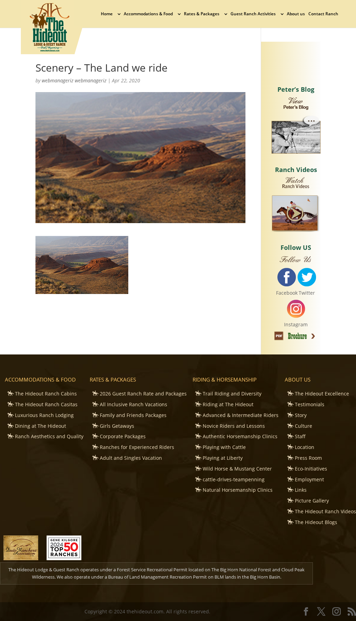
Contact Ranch (323, 14)
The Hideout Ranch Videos (325, 511)
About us (296, 14)
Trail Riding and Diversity (232, 393)
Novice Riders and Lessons (234, 426)
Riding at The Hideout (228, 404)
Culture (303, 426)
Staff (300, 436)
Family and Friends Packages (133, 415)
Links (301, 490)
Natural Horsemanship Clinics (238, 490)
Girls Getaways (117, 426)
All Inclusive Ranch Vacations (133, 404)
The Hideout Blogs (316, 522)
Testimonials (309, 404)
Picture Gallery (312, 500)
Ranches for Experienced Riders (137, 447)
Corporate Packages (123, 436)
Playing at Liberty (223, 458)
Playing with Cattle (224, 447)
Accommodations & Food (148, 14)
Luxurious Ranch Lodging (44, 415)
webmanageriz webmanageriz (74, 80)
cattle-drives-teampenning (234, 479)
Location (304, 447)
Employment (309, 479)
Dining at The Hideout (40, 426)
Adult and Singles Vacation (131, 458)
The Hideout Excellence (322, 393)
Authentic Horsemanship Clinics (240, 436)
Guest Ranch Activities (253, 14)
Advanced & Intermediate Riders (240, 415)
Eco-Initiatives (311, 468)
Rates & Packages (201, 14)
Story (301, 415)
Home (107, 14)
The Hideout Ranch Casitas (46, 404)
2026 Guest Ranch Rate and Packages (143, 393)
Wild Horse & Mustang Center (237, 468)
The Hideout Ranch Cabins (46, 393)
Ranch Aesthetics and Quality (49, 436)
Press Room (308, 458)
